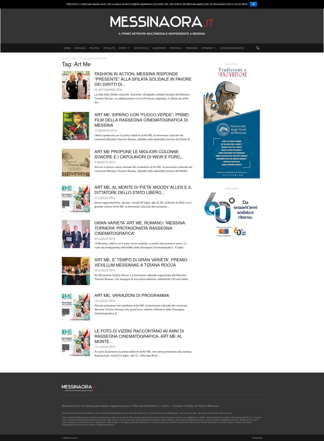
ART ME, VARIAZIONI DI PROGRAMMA (131, 295)
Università (159, 47)
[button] (257, 47)
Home (67, 47)
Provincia (176, 47)
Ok (253, 4)
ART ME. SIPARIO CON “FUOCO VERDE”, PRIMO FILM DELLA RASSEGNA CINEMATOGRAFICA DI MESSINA (141, 120)
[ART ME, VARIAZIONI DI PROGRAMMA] (76, 307)
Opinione (207, 47)
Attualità (109, 47)
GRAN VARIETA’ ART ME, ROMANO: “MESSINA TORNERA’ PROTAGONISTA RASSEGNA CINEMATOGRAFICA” (139, 228)
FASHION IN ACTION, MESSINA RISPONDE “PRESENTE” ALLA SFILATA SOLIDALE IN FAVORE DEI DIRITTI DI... (143, 79)
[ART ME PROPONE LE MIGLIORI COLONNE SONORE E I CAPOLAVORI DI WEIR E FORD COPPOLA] (76, 163)
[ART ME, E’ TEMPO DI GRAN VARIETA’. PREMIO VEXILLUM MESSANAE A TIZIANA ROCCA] (76, 271)
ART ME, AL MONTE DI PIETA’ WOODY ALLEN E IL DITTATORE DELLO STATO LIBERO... (143, 189)
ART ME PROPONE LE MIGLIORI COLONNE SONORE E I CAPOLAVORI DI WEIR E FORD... (138, 153)
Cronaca (80, 47)
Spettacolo (141, 47)
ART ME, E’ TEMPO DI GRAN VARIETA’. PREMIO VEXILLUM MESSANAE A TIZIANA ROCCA (140, 262)
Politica (94, 47)
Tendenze (192, 47)
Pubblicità (257, 437)
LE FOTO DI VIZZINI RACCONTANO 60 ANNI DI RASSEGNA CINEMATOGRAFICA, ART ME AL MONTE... (139, 336)
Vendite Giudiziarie (232, 47)
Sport (122, 47)
